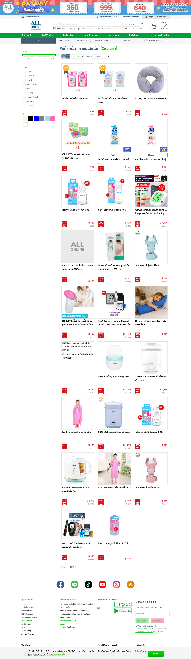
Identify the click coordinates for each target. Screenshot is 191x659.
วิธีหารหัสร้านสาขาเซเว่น (29, 617)
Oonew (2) (30, 106)
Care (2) (29, 80)
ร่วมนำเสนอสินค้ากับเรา (68, 620)
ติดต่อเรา (63, 624)
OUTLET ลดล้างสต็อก (160, 35)
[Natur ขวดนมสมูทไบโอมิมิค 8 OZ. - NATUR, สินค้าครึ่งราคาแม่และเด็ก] (114, 191)
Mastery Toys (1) (33, 97)
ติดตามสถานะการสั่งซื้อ (131, 17)
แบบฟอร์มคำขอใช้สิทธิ (67, 627)
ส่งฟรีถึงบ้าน (47, 35)
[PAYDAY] (95, 7)
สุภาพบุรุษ (142, 620)
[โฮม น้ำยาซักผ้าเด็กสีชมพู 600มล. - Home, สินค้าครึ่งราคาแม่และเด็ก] (77, 79)
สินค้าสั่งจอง (134, 35)
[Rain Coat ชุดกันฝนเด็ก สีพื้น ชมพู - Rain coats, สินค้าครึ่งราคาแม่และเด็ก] (77, 413)
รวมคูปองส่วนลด (91, 35)
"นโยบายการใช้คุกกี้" (57, 655)
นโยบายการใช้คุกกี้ (66, 607)
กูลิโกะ (66, 28)
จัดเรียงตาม (89, 56)
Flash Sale (113, 35)
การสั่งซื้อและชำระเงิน (28, 607)
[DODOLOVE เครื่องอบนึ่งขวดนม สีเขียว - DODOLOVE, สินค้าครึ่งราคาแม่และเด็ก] (114, 413)
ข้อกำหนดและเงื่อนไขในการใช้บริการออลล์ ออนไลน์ (76, 604)
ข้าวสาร (89, 28)
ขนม (95, 28)
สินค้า (37, 40)
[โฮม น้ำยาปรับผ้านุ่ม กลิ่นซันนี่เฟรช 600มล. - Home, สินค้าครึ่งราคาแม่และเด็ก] (114, 79)
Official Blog (26, 630)
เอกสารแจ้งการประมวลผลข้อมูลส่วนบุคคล (73, 610)
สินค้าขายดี (26, 35)
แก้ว (121, 28)
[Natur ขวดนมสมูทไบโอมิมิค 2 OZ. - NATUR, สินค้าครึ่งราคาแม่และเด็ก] (151, 413)
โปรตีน (127, 28)
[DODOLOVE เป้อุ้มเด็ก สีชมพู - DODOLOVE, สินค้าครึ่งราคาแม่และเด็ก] (151, 468)
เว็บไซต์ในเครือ (26, 620)
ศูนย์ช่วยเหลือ (27, 599)
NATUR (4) (30, 101)
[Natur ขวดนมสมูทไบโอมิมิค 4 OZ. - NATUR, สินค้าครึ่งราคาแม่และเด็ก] (77, 191)
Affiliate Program (27, 634)
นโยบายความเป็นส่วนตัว (144, 632)
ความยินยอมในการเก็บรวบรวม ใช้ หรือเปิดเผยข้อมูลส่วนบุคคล (75, 616)
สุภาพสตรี (157, 620)
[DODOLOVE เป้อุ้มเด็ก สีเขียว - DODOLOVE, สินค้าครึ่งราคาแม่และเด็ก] (151, 246)
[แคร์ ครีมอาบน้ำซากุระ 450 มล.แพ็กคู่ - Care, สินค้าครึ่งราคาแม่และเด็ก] (151, 135)
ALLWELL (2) (31, 71)
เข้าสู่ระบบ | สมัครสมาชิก (157, 17)
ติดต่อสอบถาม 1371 (31, 17)
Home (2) (30, 88)
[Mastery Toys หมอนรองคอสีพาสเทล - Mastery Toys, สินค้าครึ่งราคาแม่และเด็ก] (151, 79)
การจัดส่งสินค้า (26, 610)
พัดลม (110, 28)
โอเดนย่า (73, 28)
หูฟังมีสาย (81, 28)
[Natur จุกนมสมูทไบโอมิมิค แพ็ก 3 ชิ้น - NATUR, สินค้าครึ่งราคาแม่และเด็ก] (114, 524)
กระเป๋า (116, 28)
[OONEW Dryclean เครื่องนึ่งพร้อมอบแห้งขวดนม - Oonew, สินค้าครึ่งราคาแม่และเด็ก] (151, 357)
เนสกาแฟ (139, 28)
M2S (23, 627)
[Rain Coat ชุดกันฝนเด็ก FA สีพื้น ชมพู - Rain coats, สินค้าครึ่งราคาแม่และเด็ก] (114, 468)
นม (99, 28)
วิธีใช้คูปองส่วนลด (27, 614)
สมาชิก (23, 604)
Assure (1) (30, 76)
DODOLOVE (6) (32, 84)
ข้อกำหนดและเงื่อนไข (68, 599)
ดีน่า (132, 28)
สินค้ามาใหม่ (68, 35)
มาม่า (104, 28)
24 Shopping (26, 624)
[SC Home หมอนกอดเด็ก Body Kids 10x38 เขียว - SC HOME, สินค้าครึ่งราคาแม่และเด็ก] (77, 346)
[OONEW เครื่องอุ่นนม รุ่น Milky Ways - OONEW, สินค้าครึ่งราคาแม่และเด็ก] (114, 357)
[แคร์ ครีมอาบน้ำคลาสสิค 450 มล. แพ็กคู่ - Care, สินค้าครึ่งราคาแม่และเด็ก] (114, 135)
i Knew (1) (30, 93)
